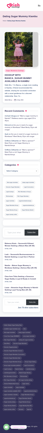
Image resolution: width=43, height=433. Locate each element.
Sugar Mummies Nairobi (25, 398)
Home (4, 20)
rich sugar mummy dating (25, 380)
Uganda (29, 409)
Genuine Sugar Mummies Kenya (12, 361)
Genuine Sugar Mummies (12, 187)
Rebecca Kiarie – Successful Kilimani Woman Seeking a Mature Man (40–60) (20, 245)
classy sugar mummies (28, 182)
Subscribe (31, 232)
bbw (25, 328)
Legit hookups (10, 191)
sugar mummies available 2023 (12, 391)
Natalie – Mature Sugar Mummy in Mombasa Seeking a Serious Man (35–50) (21, 267)
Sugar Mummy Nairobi (27, 210)
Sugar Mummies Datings (15, 70)
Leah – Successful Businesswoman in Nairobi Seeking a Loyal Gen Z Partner (20, 256)
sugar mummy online (11, 214)
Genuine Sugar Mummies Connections (14, 354)
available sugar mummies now (12, 328)
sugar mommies (10, 200)
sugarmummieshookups (25, 200)
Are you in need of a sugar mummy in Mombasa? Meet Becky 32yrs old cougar (21, 127)
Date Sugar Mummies (9, 339)
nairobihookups (30, 369)
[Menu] (39, 5)
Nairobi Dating (19, 369)
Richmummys (9, 196)
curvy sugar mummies (28, 336)
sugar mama (25, 383)
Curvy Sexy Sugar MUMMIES (11, 336)
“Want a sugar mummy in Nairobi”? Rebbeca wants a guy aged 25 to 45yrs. (21, 118)
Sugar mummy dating (9, 402)
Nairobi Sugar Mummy (25, 372)
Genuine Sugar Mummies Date (12, 358)
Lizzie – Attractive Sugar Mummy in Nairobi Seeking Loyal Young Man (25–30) (21, 289)
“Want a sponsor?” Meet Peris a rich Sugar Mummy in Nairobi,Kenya (20, 143)
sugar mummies (20, 387)
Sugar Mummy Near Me (25, 405)
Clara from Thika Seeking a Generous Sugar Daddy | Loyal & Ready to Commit (20, 278)
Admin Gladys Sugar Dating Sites (13, 325)
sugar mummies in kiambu (11, 394)
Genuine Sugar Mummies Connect (13, 350)
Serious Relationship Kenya (11, 383)
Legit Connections (29, 187)
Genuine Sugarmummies (10, 347)
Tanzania (21, 409)
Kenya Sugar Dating (30, 361)
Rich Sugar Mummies (23, 196)
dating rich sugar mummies (26, 339)
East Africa (7, 343)
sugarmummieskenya (28, 205)
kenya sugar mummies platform (12, 365)
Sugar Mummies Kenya (12, 205)
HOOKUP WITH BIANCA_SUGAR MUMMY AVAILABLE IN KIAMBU (18, 78)
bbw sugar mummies (12, 182)
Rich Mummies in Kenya (24, 191)
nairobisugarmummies (10, 372)
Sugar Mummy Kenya (11, 210)
